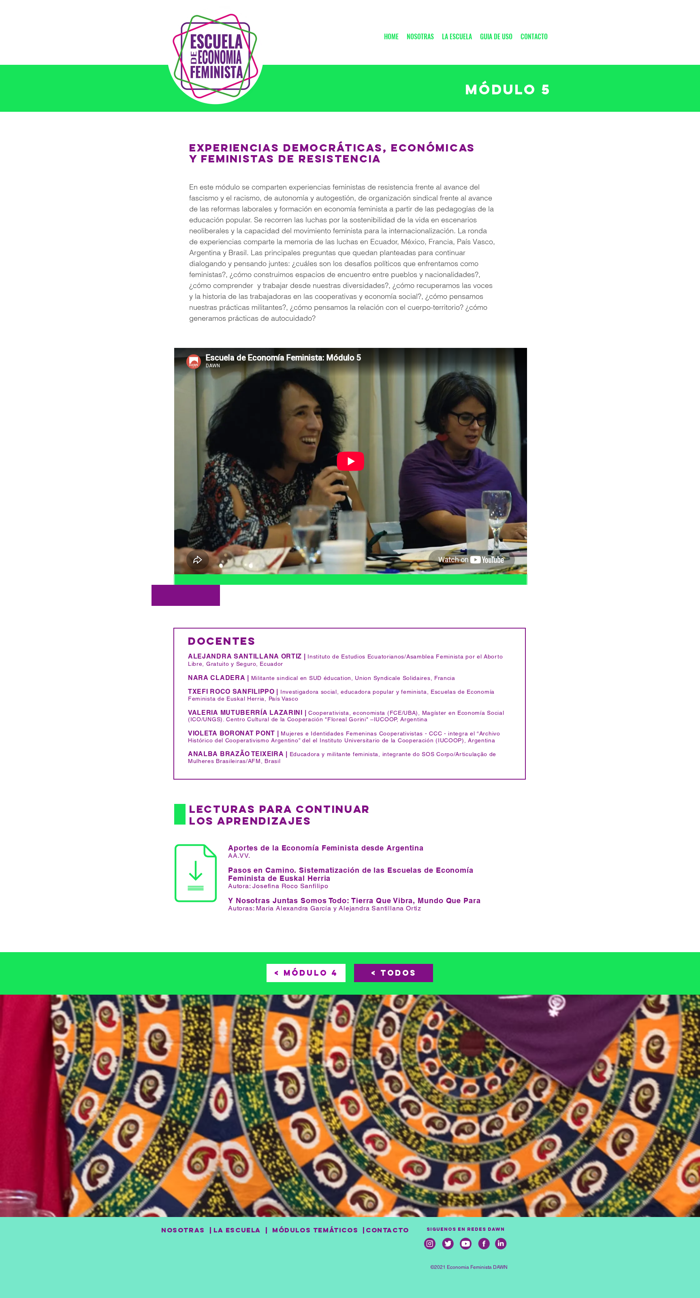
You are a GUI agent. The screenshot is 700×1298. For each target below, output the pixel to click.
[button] (534, 33)
